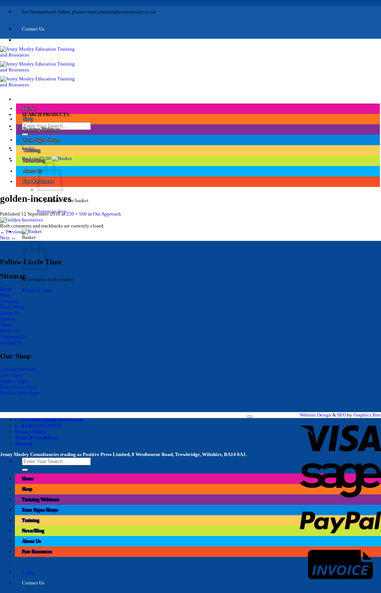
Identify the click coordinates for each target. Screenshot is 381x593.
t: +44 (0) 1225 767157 (38, 425)
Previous (11, 232)
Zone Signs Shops (41, 140)
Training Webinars (41, 129)
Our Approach (107, 214)
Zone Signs (11, 375)
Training (32, 150)
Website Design (315, 415)
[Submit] (25, 134)
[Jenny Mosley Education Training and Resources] (40, 69)
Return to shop (37, 290)
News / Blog (12, 307)
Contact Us (11, 342)
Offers (6, 325)
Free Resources (37, 551)
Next (8, 237)
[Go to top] (250, 416)
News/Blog (34, 160)
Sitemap (23, 443)
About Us (32, 171)
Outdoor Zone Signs (20, 393)
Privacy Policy (30, 431)
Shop (28, 119)
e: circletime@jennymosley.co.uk (49, 420)
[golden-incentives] (21, 220)
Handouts (9, 331)
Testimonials (13, 336)
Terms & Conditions (36, 437)
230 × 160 (76, 214)
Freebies (8, 319)
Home (29, 108)
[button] (47, 158)
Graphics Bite (367, 415)
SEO (341, 415)
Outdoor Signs (14, 381)
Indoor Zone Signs (18, 387)
